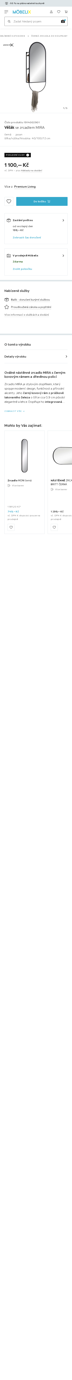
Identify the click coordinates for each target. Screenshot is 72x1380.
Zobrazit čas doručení (27, 237)
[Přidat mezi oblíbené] (8, 201)
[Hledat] (9, 21)
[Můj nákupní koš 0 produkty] (66, 12)
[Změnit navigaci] (6, 12)
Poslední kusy (15, 155)
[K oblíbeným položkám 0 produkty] (58, 12)
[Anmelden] (51, 12)
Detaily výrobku (15, 356)
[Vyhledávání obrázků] (63, 21)
